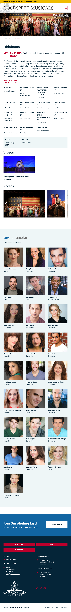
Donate (51, 544)
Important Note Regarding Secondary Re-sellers (21, 1)
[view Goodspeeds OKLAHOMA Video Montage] (19, 164)
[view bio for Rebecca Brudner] (57, 455)
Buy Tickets (19, 550)
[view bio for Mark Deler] (57, 342)
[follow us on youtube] (44, 588)
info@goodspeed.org (13, 574)
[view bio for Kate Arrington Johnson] (13, 398)
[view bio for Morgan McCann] (57, 398)
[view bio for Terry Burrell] (35, 257)
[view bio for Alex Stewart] (13, 455)
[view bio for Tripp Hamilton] (35, 370)
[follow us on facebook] (41, 588)
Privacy (26, 607)
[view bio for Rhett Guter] (35, 285)
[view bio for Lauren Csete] (35, 342)
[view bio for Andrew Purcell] (13, 427)
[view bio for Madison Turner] (35, 455)
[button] (65, 203)
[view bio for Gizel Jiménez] (13, 313)
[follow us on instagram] (37, 588)
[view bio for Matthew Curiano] (57, 257)
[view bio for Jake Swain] (35, 313)
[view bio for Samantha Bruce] (13, 257)
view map (13, 56)
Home (5, 38)
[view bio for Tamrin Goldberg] (13, 370)
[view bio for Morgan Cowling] (13, 342)
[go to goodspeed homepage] (28, 8)
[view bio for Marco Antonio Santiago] (57, 427)
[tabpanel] (35, 374)
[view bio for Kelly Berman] (57, 313)
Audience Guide (10, 83)
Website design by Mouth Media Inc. (56, 607)
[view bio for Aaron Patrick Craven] (13, 483)
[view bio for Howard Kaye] (35, 398)
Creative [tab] (21, 238)
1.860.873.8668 (11, 559)
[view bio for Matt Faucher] (13, 285)
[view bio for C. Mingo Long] (57, 285)
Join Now (57, 524)
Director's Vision (10, 80)
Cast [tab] (7, 238)
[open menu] (65, 8)
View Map (43, 564)
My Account (19, 544)
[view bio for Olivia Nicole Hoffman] (57, 370)
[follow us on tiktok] (49, 588)
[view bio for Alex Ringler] (35, 427)
